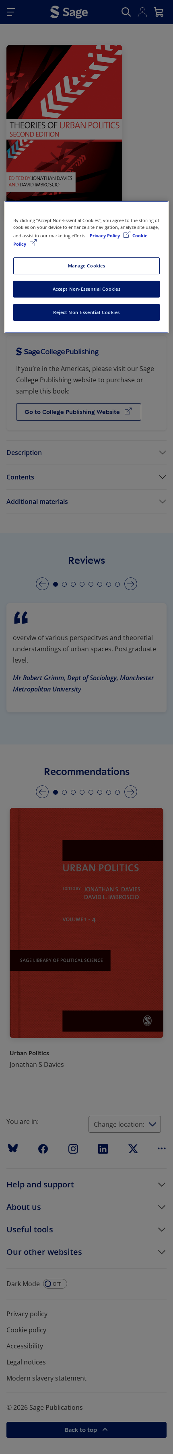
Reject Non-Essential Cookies (86, 312)
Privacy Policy (105, 235)
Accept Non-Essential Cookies (87, 289)
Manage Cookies (86, 266)
